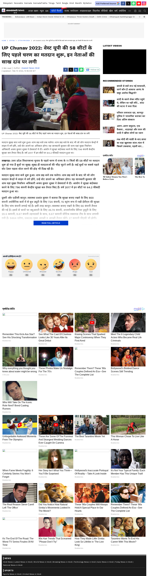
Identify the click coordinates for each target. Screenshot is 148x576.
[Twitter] (128, 3)
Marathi (78, 3)
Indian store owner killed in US (50, 17)
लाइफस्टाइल (85, 10)
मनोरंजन (74, 10)
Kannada (28, 3)
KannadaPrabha (40, 3)
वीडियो (104, 10)
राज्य (66, 10)
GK (46, 10)
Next (144, 16)
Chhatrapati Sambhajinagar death (123, 17)
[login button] (136, 11)
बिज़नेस (96, 10)
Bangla (65, 3)
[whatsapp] (133, 3)
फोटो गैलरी (56, 10)
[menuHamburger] (139, 11)
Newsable (18, 3)
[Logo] (14, 11)
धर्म (115, 10)
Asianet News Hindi (30, 68)
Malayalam (8, 3)
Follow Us (95, 70)
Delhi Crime (102, 17)
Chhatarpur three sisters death (80, 17)
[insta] (144, 3)
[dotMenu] (129, 11)
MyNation (87, 3)
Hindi (71, 3)
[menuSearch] (145, 11)
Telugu (51, 3)
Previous (140, 16)
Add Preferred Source (106, 3)
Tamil (58, 3)
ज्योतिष (122, 10)
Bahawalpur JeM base (24, 17)
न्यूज (42, 10)
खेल (111, 10)
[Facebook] (123, 3)
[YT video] (138, 3)
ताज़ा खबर (33, 10)
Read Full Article (51, 223)
